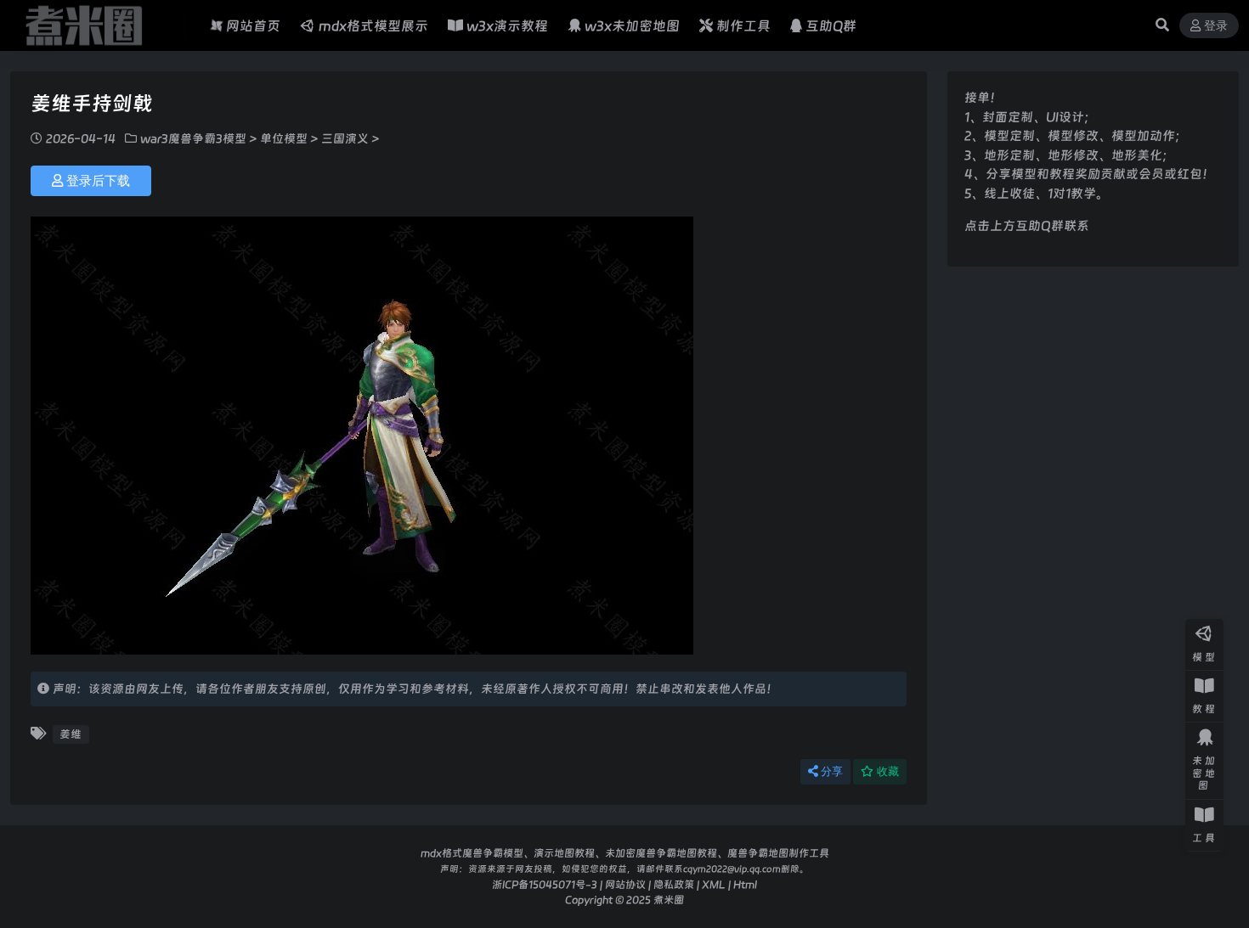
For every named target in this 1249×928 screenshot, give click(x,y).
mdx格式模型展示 (373, 26)
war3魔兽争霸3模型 (193, 138)
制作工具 (743, 26)
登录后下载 (98, 181)
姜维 (70, 734)
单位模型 (284, 138)
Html (745, 884)
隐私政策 (673, 884)
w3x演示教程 (507, 26)
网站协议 (625, 884)
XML (714, 884)
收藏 (888, 771)
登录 (1216, 26)
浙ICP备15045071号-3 (544, 884)
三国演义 (345, 138)
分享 (832, 771)
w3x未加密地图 (632, 26)
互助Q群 (830, 26)
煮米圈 (668, 899)
